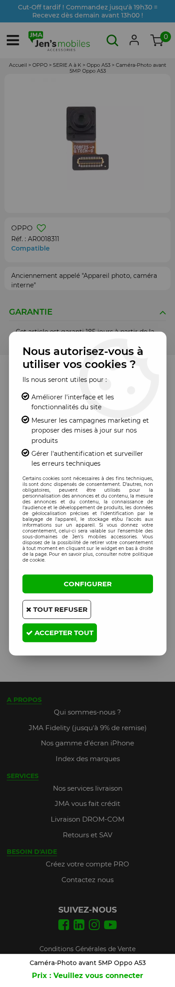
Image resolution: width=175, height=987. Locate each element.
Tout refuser (59, 609)
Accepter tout (63, 632)
